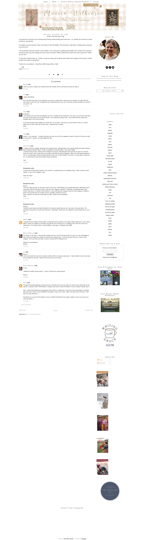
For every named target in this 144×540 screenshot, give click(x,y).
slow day (109, 147)
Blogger (84, 539)
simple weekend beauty (110, 173)
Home (46, 1)
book (110, 218)
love (110, 127)
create (110, 136)
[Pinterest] (107, 67)
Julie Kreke (26, 146)
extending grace (110, 209)
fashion (110, 229)
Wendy (25, 84)
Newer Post (89, 310)
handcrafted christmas (110, 178)
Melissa (25, 219)
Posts (100, 360)
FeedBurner (113, 257)
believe (110, 150)
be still (110, 161)
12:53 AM (26, 198)
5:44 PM (25, 162)
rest (110, 192)
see (110, 198)
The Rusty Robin (110, 212)
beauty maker (110, 215)
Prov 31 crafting (110, 201)
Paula (25, 282)
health (110, 221)
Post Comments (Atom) (33, 314)
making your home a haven (110, 184)
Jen (24, 94)
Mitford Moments (110, 187)
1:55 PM (25, 277)
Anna (24, 111)
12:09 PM (26, 106)
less (110, 232)
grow (110, 226)
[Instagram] (110, 67)
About (54, 1)
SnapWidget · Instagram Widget (116, 113)
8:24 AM (25, 260)
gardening (110, 167)
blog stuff (26, 69)
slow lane (110, 195)
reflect (110, 139)
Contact (96, 1)
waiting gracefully (110, 204)
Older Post (22, 310)
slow (110, 141)
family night (110, 156)
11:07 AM (26, 301)
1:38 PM (25, 128)
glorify (110, 224)
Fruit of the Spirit (110, 206)
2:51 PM (25, 246)
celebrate (110, 133)
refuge (110, 235)
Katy (24, 134)
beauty (110, 130)
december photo (110, 158)
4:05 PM (25, 140)
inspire (110, 164)
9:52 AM (25, 89)
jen (24, 252)
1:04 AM (25, 214)
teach (110, 153)
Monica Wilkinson (28, 233)
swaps (110, 190)
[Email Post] (22, 67)
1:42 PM (25, 227)
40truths (110, 175)
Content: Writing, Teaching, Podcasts (75, 1)
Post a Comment (26, 304)
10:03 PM (26, 178)
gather (110, 144)
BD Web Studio (68, 539)
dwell (110, 124)
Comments (102, 363)
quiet (110, 170)
